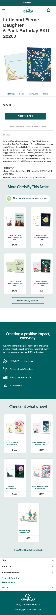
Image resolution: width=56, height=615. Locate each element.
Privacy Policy (8, 583)
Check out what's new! (28, 407)
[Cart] (48, 10)
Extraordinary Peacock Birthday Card (40, 443)
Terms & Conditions (11, 578)
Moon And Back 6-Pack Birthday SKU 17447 (41, 237)
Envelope (33, 94)
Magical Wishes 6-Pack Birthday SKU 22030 (41, 283)
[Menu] (3, 10)
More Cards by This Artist (28, 301)
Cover (11, 94)
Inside (21, 94)
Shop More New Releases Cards (28, 550)
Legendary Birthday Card (11, 487)
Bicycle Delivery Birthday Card (24, 532)
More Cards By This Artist (28, 187)
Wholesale (28, 3)
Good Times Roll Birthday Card (12, 443)
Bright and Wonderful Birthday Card (40, 487)
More (45, 94)
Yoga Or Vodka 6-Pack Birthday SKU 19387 (15, 283)
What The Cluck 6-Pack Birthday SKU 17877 (15, 237)
